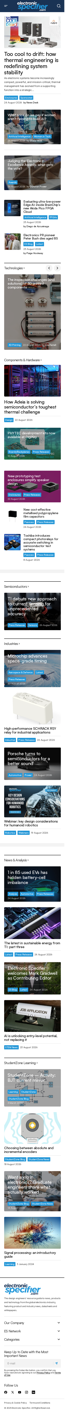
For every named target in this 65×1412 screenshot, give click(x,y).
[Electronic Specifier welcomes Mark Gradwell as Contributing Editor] (32, 978)
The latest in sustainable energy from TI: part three (32, 945)
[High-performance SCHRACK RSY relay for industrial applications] (32, 709)
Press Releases (41, 451)
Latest (39, 243)
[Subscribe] (57, 1363)
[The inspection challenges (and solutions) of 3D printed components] (32, 312)
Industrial (10, 739)
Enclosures (11, 97)
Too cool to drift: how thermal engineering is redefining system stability (31, 63)
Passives (29, 522)
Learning (13, 1091)
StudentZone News (39, 1159)
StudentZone (28, 1091)
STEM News (11, 1047)
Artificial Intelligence (20, 136)
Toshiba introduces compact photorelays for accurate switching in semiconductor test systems (40, 542)
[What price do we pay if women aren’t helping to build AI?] (32, 127)
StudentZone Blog (19, 1098)
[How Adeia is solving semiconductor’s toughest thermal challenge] (32, 381)
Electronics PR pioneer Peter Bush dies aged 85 (40, 236)
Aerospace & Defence (21, 672)
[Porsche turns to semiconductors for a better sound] (32, 764)
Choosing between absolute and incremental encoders (29, 1150)
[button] (6, 6)
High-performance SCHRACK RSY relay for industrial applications (30, 730)
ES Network (12, 1331)
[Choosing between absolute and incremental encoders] (32, 1128)
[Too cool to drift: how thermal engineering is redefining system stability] (32, 32)
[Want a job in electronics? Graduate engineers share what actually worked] (32, 1191)
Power (28, 775)
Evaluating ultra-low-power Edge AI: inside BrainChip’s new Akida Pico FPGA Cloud (42, 207)
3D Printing (15, 344)
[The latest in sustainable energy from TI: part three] (32, 923)
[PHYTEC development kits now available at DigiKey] (32, 444)
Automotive (15, 775)
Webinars (24, 832)
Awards (12, 182)
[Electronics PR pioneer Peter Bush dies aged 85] (12, 241)
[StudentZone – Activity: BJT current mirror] (32, 1087)
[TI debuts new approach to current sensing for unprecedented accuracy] (32, 611)
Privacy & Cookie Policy (15, 1402)
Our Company (14, 1323)
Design (8, 419)
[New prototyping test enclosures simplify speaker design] (32, 487)
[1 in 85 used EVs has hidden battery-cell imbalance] (32, 884)
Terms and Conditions (39, 1402)
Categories (11, 1339)
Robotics (10, 832)
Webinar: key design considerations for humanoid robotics (31, 823)
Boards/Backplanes (19, 451)
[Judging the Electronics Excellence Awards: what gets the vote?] (32, 173)
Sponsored (26, 97)
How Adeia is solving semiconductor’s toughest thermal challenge (30, 406)
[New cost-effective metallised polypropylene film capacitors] (12, 516)
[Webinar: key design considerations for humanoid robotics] (32, 801)
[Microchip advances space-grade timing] (32, 668)
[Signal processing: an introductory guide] (32, 1233)
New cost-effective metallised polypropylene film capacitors (40, 513)
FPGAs (53, 217)
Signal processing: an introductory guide (30, 1254)
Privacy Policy (43, 1372)
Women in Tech (42, 136)
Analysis (13, 893)
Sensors (32, 625)
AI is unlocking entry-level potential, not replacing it (30, 1038)
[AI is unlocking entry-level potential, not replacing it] (32, 1016)
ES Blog (28, 243)
